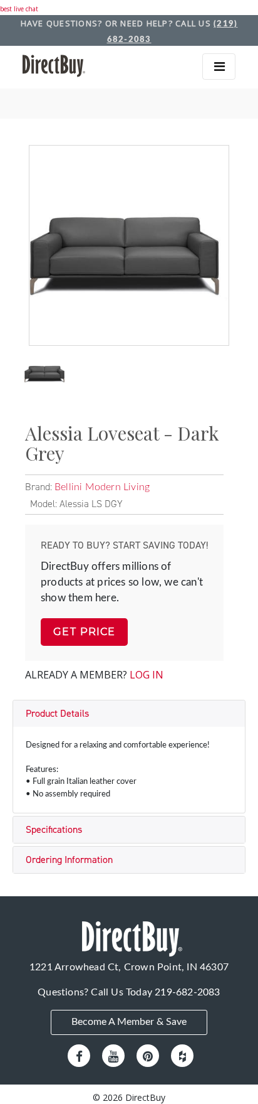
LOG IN (146, 675)
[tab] (129, 713)
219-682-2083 (187, 992)
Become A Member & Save (129, 1022)
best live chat (19, 8)
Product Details (57, 713)
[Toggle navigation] (218, 66)
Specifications (54, 829)
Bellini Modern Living (102, 487)
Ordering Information (69, 859)
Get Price (84, 632)
